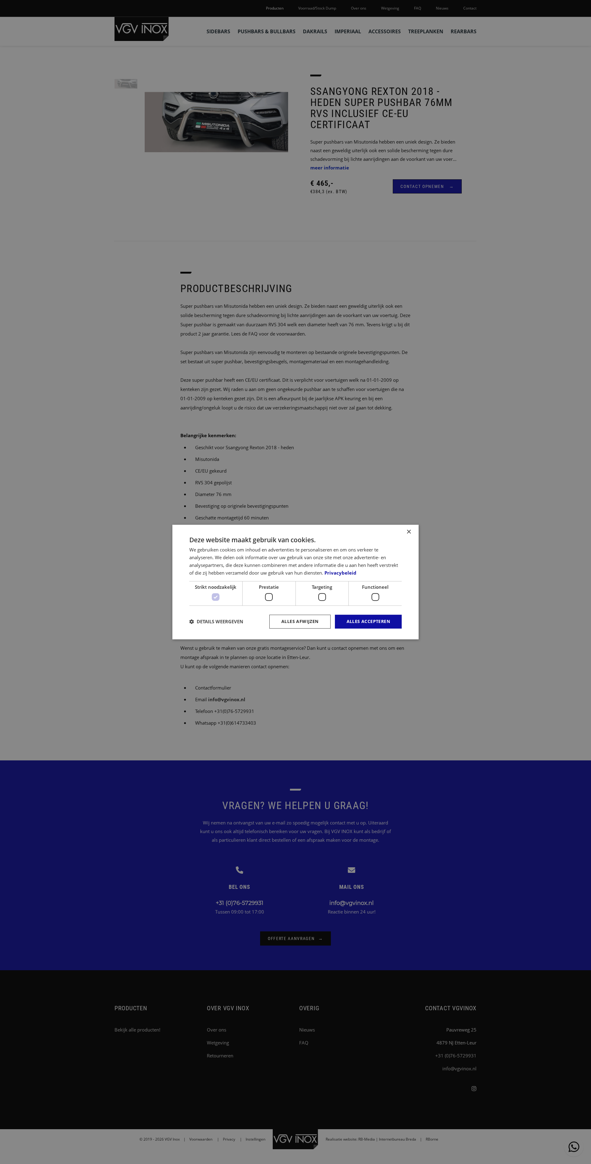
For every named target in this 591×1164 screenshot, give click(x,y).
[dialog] (295, 582)
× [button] (408, 532)
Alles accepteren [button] (368, 621)
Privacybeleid (340, 573)
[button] (216, 621)
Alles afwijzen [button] (300, 621)
